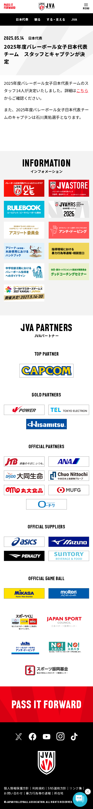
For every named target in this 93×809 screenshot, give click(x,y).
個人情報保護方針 (16, 788)
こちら (82, 90)
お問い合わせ (13, 793)
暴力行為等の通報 (38, 793)
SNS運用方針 (57, 788)
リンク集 (75, 788)
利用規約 (38, 788)
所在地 (58, 793)
